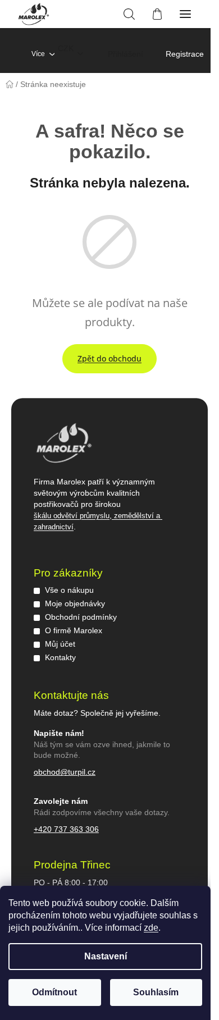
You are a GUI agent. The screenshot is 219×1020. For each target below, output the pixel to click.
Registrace (185, 53)
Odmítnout (54, 992)
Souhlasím (156, 992)
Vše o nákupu (69, 590)
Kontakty (60, 657)
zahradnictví (54, 527)
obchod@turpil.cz (64, 771)
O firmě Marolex (73, 630)
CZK (66, 48)
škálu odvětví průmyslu (72, 515)
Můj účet (60, 643)
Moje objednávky (75, 603)
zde (151, 927)
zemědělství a (137, 515)
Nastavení (105, 956)
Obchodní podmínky (81, 616)
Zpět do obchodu (109, 358)
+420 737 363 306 (66, 829)
